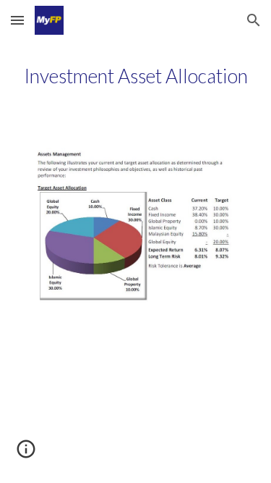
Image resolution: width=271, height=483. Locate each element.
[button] (17, 20)
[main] (136, 76)
